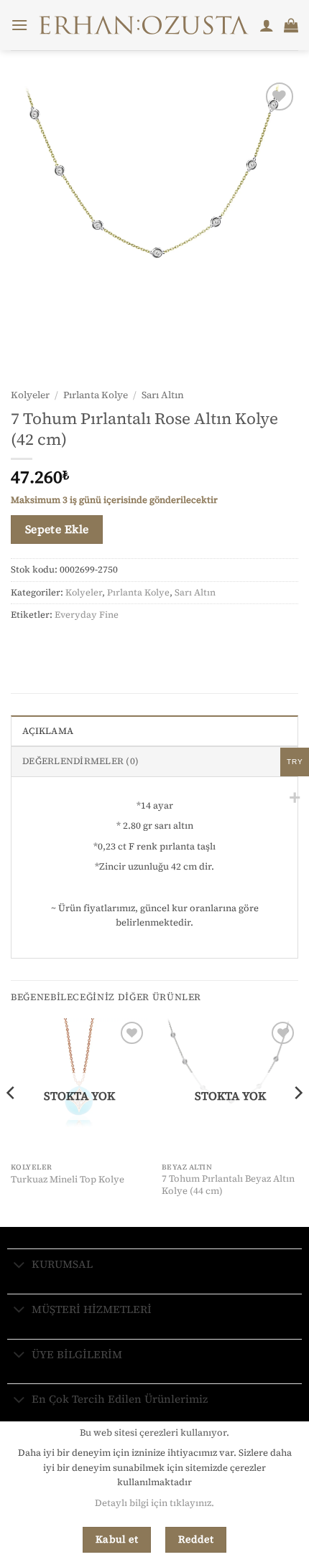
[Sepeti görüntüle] (291, 25)
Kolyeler (30, 395)
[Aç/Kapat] (19, 1266)
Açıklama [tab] (47, 731)
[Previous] (11, 1121)
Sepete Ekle (57, 529)
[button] (19, 24)
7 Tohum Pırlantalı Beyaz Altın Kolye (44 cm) (228, 1185)
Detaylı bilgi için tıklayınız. (154, 1503)
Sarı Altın (163, 395)
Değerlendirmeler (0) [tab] (80, 761)
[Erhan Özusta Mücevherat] (144, 25)
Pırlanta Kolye (95, 395)
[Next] (297, 1121)
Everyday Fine (87, 614)
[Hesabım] (266, 25)
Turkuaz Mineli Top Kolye (67, 1179)
